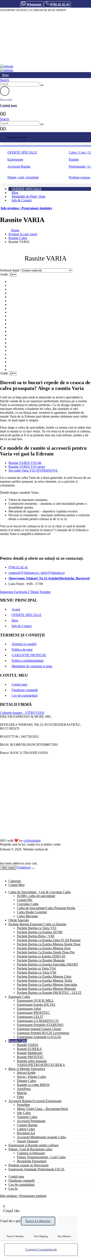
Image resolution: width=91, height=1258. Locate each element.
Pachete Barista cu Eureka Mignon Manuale (46, 988)
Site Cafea (24, 1113)
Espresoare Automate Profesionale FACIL (36, 1169)
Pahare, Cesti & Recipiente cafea (30, 1149)
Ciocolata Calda (27, 904)
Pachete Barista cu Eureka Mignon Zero (43, 948)
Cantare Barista (27, 1125)
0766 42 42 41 (59, 4)
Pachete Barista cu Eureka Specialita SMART (47, 964)
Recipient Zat (26, 1133)
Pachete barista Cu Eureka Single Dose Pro (46, 952)
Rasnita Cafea (17, 1041)
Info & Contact (22, 200)
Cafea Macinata (27, 916)
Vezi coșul (8, 867)
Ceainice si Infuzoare (31, 1153)
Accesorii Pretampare (31, 1121)
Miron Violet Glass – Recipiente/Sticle (42, 1109)
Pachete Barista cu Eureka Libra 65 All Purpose (49, 940)
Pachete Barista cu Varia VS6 (36, 972)
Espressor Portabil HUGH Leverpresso (43, 1033)
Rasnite (74, 159)
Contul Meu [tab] (16, 885)
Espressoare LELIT (30, 1016)
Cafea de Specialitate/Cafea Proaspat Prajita (46, 908)
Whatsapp (34, 4)
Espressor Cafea (19, 996)
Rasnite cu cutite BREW (33, 1085)
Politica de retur (22, 649)
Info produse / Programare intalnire (26, 208)
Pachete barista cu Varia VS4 (36, 968)
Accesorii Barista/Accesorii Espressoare (35, 1101)
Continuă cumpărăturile (41, 1249)
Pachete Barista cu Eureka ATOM (39, 932)
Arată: (4, 274)
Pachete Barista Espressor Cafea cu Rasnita (37, 924)
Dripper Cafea (26, 1081)
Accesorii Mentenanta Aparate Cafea (41, 1137)
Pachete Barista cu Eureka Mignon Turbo (44, 980)
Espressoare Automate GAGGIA (39, 1037)
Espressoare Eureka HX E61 (36, 1004)
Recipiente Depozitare (32, 1161)
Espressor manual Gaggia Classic (39, 1029)
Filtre (20, 1097)
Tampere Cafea (27, 1117)
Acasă (16, 609)
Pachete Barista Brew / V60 (35, 936)
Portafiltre (23, 1105)
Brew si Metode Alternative (26, 1069)
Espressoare (15, 159)
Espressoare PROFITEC (33, 1012)
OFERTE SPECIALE (22, 152)
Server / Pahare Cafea (31, 1076)
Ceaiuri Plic (25, 900)
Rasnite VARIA (27, 1045)
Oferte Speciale (18, 920)
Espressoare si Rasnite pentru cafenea (33, 1145)
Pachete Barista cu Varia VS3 (36, 928)
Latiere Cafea (26, 1129)
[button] (4, 80)
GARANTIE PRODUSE (29, 655)
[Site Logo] (6, 66)
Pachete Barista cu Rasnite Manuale (41, 960)
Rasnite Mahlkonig (29, 1053)
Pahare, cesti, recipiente (23, 177)
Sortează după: (10, 270)
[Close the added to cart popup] (33, 868)
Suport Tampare (27, 1141)
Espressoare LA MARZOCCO (38, 1021)
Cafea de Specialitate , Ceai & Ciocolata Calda (39, 892)
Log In (13, 1188)
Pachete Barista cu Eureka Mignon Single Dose (48, 944)
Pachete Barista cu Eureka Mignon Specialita (47, 984)
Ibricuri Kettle (26, 1072)
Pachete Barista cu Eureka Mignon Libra (44, 976)
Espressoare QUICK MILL (35, 1000)
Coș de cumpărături (25, 695)
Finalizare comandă (25, 690)
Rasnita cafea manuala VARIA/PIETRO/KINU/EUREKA (41, 1063)
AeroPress (24, 1089)
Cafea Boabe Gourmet (32, 912)
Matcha (22, 1093)
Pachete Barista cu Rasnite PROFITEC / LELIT (49, 992)
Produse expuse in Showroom (28, 1165)
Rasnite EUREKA (29, 1049)
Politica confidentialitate (28, 660)
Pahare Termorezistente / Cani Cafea (41, 1157)
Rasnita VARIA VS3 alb (24, 463)
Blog (5, 75)
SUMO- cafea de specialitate (36, 896)
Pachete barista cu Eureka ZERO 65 (41, 956)
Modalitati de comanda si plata (32, 666)
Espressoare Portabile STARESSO (40, 1025)
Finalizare (24, 867)
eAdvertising (32, 840)
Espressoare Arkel (29, 1008)
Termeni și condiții (24, 644)
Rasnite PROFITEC (30, 1057)
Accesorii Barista (18, 166)
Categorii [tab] (14, 881)
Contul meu (19, 684)
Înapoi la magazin (38, 1221)
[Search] (41, 85)
